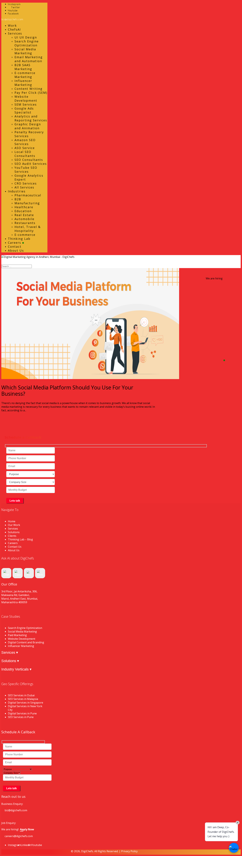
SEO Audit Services (30, 164)
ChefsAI (14, 29)
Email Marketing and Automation (28, 59)
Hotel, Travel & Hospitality (27, 229)
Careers (15, 243)
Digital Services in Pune (22, 713)
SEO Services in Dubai (21, 695)
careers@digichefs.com (19, 836)
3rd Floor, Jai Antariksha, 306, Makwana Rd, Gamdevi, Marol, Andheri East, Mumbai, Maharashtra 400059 (19, 597)
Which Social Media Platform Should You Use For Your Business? (67, 390)
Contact (14, 246)
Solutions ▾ (10, 661)
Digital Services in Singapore (25, 702)
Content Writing (28, 89)
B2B (17, 199)
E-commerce (24, 235)
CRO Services (25, 183)
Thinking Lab (19, 239)
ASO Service (24, 148)
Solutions (14, 532)
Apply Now (27, 829)
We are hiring (214, 278)
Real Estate (24, 215)
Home (11, 521)
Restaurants (24, 223)
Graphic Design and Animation (27, 126)
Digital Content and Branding (26, 642)
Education (23, 211)
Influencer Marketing (23, 83)
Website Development (25, 98)
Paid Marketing (17, 635)
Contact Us (14, 546)
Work (12, 25)
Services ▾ (9, 652)
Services (15, 33)
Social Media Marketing (25, 51)
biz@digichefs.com (16, 810)
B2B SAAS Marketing (23, 67)
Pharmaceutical (27, 195)
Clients (12, 536)
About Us (16, 250)
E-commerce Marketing (24, 75)
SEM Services (25, 104)
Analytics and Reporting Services (30, 118)
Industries (17, 191)
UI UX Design (25, 37)
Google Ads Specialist (24, 110)
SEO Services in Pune (21, 717)
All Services (24, 187)
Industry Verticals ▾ (16, 669)
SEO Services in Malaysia (23, 699)
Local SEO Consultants (24, 154)
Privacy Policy (129, 851)
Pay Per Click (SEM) (30, 93)
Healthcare (23, 207)
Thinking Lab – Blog (20, 539)
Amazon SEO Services (25, 142)
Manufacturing (27, 203)
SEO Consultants (28, 160)
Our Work (14, 525)
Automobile (24, 219)
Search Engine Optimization (26, 43)
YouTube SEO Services (25, 170)
